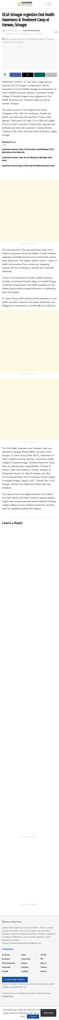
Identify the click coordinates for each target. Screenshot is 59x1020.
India (23, 954)
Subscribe (48, 1012)
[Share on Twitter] (28, 75)
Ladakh (24, 971)
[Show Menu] (3, 4)
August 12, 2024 (12, 33)
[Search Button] (56, 4)
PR (41, 958)
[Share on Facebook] (15, 75)
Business (6, 958)
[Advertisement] (29, 210)
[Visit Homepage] (25, 4)
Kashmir (25, 967)
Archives (6, 954)
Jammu (24, 963)
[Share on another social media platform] (51, 75)
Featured (6, 967)
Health (5, 971)
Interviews (26, 958)
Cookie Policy (7, 996)
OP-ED (43, 954)
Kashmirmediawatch (31, 30)
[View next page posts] (32, 173)
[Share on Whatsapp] (39, 75)
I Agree (33, 1016)
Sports (43, 963)
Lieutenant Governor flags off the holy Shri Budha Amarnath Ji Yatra (28, 165)
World (43, 971)
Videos (43, 967)
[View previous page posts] (27, 173)
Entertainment (8, 963)
